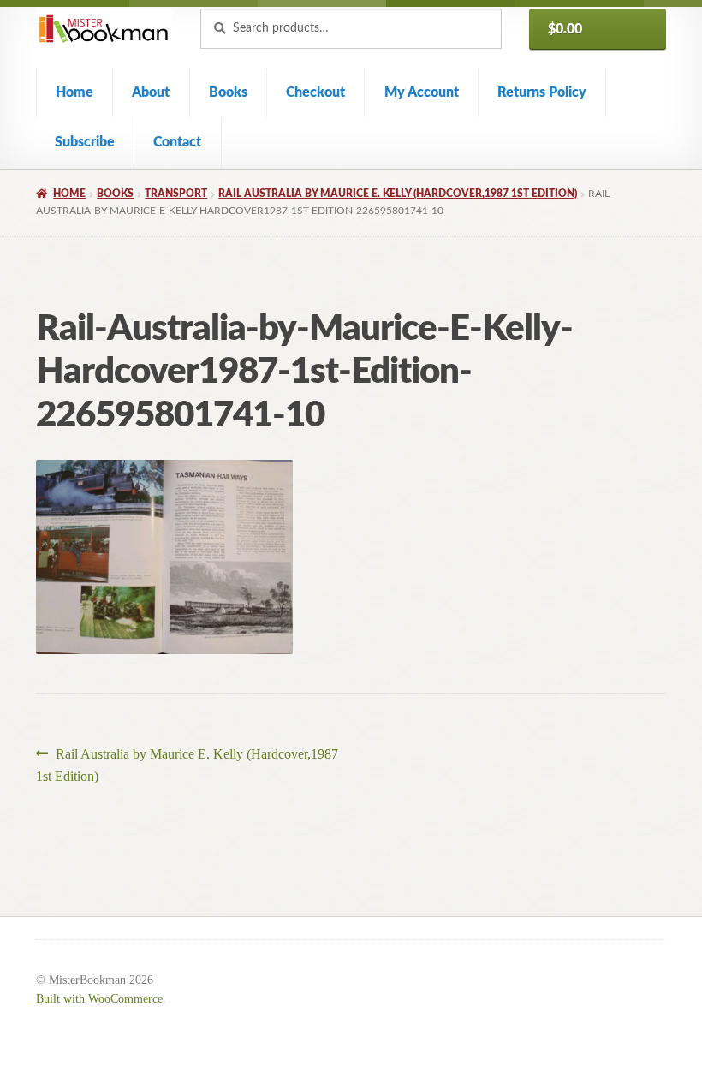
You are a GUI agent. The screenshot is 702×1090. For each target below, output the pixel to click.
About (151, 92)
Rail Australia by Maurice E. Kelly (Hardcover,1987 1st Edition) (397, 193)
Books (228, 92)
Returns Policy (541, 92)
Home (74, 92)
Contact (177, 142)
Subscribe (85, 142)
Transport (176, 193)
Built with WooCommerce (99, 998)
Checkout (315, 92)
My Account (421, 92)
